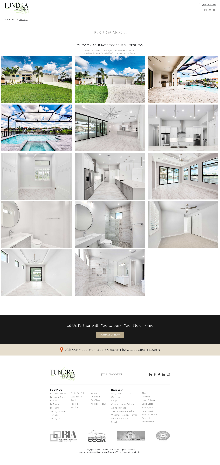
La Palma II (55, 408)
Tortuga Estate (58, 411)
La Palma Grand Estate (58, 399)
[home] (16, 7)
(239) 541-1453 (209, 4)
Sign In (114, 422)
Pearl (73, 400)
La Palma (54, 404)
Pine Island (147, 411)
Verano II (95, 397)
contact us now (110, 335)
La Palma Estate (58, 393)
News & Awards (149, 400)
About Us (146, 393)
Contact (146, 418)
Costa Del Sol (77, 393)
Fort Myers (147, 407)
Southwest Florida (151, 414)
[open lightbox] (36, 79)
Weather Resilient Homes (124, 415)
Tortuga (23, 19)
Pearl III (74, 407)
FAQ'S (114, 400)
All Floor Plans (98, 404)
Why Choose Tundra (121, 393)
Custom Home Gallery (122, 404)
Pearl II (74, 404)
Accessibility (148, 422)
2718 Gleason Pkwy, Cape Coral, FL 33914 (130, 350)
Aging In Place (118, 408)
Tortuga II (55, 418)
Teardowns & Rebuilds (122, 411)
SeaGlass (95, 400)
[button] (213, 10)
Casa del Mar (77, 397)
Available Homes (119, 418)
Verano (94, 393)
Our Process (117, 397)
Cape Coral (147, 404)
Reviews (146, 397)
